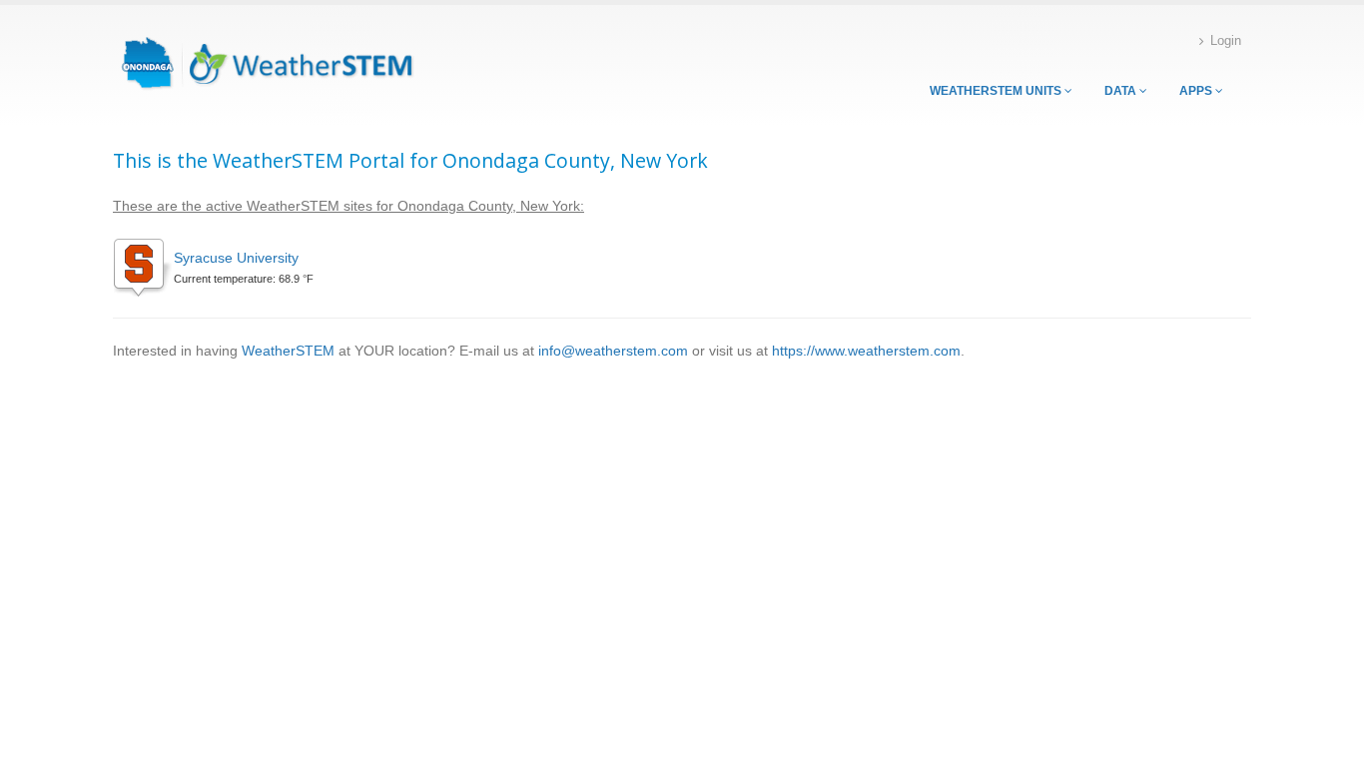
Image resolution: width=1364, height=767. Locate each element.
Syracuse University (236, 258)
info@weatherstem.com (613, 351)
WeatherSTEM (288, 351)
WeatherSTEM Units (997, 91)
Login (1225, 41)
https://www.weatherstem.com (866, 351)
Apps (1197, 91)
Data (1121, 91)
